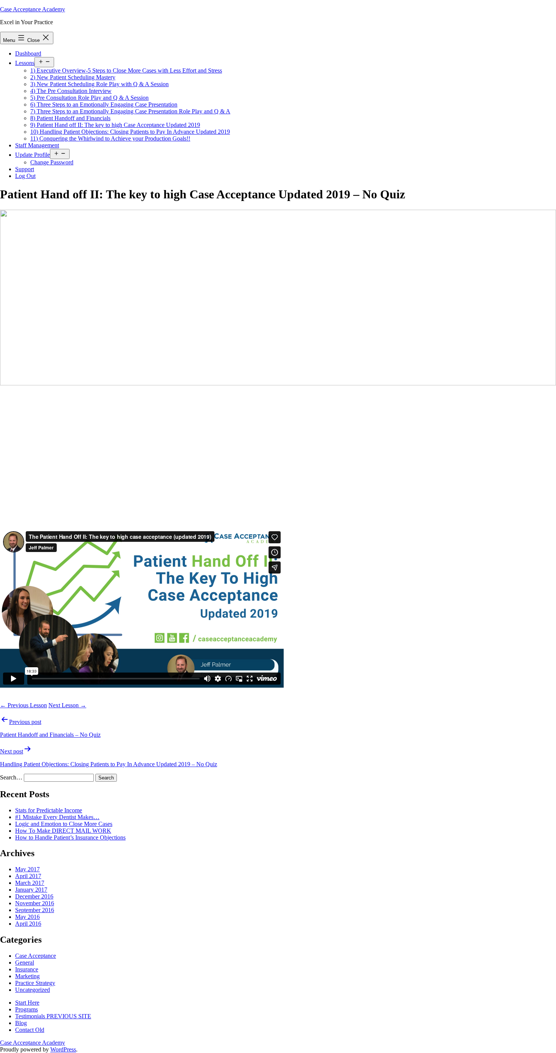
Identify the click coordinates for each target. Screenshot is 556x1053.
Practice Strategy (35, 983)
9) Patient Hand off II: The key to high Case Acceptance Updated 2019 (115, 125)
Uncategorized (32, 990)
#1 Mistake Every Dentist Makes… (57, 817)
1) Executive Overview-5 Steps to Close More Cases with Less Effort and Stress (126, 70)
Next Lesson (67, 705)
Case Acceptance (35, 955)
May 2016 (27, 917)
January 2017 (31, 889)
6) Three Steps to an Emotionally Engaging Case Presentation (103, 104)
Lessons (24, 63)
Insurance (26, 969)
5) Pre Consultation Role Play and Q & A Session (89, 97)
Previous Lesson (23, 705)
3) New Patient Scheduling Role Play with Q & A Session (99, 84)
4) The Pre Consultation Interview (71, 91)
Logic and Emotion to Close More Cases (63, 824)
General (24, 962)
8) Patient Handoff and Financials (70, 118)
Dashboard (28, 53)
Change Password (51, 162)
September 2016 (34, 910)
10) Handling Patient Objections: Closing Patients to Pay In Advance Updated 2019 (130, 131)
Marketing (27, 976)
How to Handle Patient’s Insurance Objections (70, 837)
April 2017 (28, 876)
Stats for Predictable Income (48, 810)
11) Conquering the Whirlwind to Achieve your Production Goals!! (110, 138)
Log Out (25, 176)
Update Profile (32, 155)
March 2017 (29, 883)
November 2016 (34, 903)
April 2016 (28, 923)
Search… (11, 777)
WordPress (63, 1049)
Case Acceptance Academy (32, 9)
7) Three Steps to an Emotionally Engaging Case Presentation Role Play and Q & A (130, 111)
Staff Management (37, 145)
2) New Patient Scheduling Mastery (72, 77)
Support (24, 169)
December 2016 (34, 896)
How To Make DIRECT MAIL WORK (63, 830)
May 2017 (27, 869)
